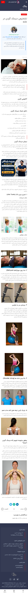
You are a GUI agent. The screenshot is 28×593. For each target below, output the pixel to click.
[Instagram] (10, 579)
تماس (3, 2)
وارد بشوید (14, 518)
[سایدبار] (26, 179)
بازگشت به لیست (14, 509)
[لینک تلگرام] (10, 504)
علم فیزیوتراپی (22, 9)
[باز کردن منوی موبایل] (26, 2)
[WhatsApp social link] (14, 504)
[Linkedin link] (17, 504)
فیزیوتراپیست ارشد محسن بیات (11, 37)
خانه (26, 9)
